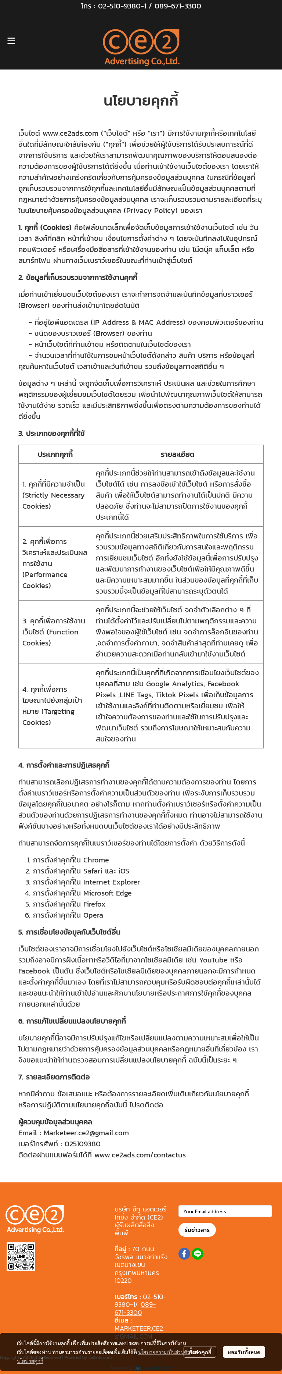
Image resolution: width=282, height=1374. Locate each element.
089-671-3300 (178, 5)
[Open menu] (11, 40)
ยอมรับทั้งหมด (244, 1352)
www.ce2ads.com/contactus (140, 1154)
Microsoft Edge (107, 892)
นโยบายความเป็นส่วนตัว (164, 1352)
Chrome (96, 859)
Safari (92, 870)
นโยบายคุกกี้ (30, 1360)
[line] (197, 1254)
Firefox (94, 904)
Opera (93, 915)
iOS (123, 870)
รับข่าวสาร (197, 1229)
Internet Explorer (111, 881)
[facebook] (184, 1254)
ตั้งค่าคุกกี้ (200, 1352)
